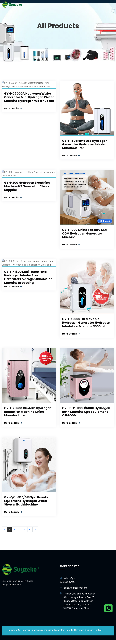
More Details (11, 108)
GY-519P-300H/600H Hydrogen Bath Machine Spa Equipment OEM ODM (86, 411)
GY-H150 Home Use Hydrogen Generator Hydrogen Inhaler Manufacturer (84, 144)
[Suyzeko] (12, 4)
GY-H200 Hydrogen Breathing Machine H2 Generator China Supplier (27, 186)
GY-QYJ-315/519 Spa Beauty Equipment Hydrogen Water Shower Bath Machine (26, 501)
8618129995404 (68, 580)
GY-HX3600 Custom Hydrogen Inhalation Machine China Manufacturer (27, 411)
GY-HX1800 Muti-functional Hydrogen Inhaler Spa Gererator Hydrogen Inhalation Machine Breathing (28, 277)
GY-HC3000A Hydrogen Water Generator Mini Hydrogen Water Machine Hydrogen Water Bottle (29, 97)
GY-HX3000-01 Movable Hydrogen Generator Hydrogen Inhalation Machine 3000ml (86, 322)
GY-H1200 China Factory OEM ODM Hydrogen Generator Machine (85, 233)
